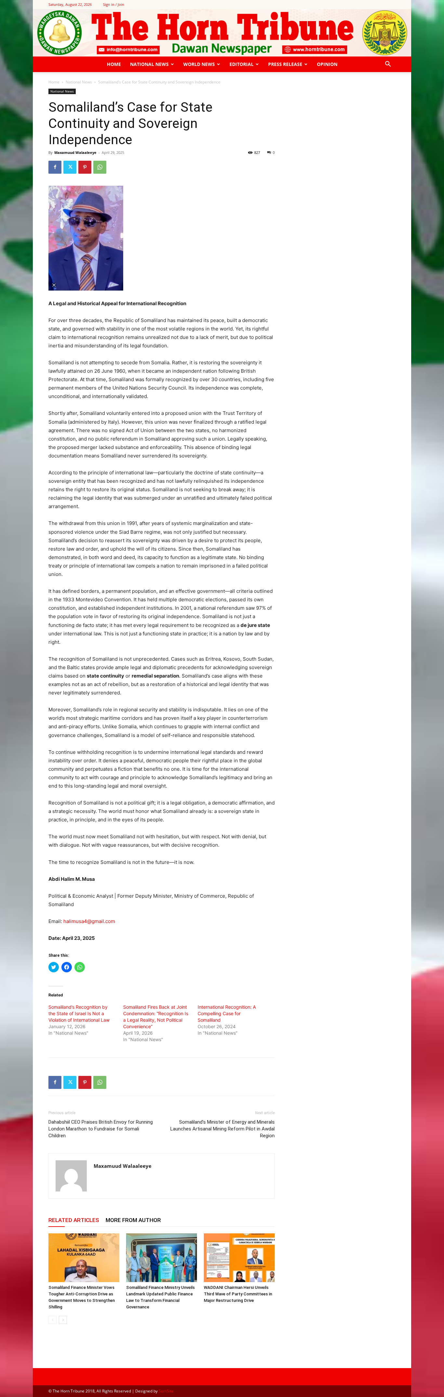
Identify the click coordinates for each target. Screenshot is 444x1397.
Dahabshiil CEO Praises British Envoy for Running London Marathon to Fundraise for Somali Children (100, 1129)
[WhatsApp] (99, 167)
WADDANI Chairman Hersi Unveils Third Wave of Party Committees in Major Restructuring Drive (238, 1294)
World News (199, 64)
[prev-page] (52, 1320)
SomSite (166, 1391)
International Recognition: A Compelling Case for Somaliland (227, 1013)
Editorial (241, 64)
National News (149, 64)
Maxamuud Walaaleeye (75, 152)
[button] (388, 65)
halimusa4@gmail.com (89, 921)
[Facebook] (54, 167)
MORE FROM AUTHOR (133, 1220)
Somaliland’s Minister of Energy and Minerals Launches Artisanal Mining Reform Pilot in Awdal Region (222, 1129)
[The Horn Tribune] (222, 32)
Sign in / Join (113, 4)
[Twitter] (69, 167)
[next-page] (63, 1320)
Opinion (327, 64)
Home (114, 64)
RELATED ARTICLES (73, 1220)
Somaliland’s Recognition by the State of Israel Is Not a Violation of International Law (79, 1013)
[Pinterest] (84, 167)
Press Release (285, 64)
